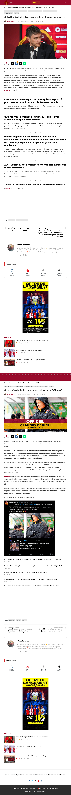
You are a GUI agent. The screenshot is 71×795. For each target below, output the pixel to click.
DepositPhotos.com (22, 775)
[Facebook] (17, 255)
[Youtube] (38, 781)
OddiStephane (11, 21)
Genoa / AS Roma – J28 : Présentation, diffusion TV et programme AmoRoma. (30, 579)
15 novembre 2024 (23, 21)
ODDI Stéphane (53, 788)
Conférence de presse (35, 11)
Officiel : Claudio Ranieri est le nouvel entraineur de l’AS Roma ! (33, 390)
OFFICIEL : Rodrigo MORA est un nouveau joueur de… (32, 340)
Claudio (7, 188)
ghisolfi (19, 220)
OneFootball (9, 13)
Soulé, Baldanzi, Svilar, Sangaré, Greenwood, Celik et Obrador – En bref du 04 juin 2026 (33, 566)
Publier (35, 2)
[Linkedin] (26, 255)
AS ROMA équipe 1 (10, 11)
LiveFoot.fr (32, 775)
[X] (35, 781)
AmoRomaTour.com (52, 775)
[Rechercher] (61, 2)
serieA (24, 620)
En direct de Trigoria (50, 11)
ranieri (25, 220)
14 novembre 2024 (24, 394)
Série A (17, 13)
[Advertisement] (35, 203)
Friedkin (7, 90)
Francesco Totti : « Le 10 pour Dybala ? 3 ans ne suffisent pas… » (25, 573)
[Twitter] (20, 255)
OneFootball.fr (40, 775)
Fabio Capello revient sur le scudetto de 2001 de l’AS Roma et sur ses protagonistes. (32, 559)
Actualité (8, 386)
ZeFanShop (62, 775)
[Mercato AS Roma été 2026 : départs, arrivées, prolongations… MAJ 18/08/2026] (9, 362)
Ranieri (7, 477)
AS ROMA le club (21, 11)
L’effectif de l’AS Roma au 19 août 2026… (29, 350)
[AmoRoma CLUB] (65, 2)
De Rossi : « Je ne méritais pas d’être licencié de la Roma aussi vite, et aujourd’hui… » (32, 586)
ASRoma (12, 220)
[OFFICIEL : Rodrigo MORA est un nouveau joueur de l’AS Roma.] (9, 343)
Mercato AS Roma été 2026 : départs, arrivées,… (31, 360)
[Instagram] (23, 255)
